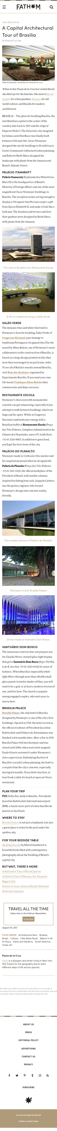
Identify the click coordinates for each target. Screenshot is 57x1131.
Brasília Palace (11, 713)
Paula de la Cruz (13, 41)
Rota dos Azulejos (18, 372)
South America (42, 941)
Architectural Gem (27, 935)
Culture (14, 938)
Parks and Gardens (23, 941)
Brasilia (43, 935)
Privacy (28, 1064)
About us (28, 1024)
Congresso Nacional (13, 338)
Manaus (36, 99)
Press (28, 1032)
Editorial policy (29, 1040)
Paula (5, 960)
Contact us (28, 1056)
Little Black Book (10, 22)
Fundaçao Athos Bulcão (28, 382)
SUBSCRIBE (28, 919)
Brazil (5, 938)
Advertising (28, 1048)
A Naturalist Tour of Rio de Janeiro (21, 871)
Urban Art (7, 945)
